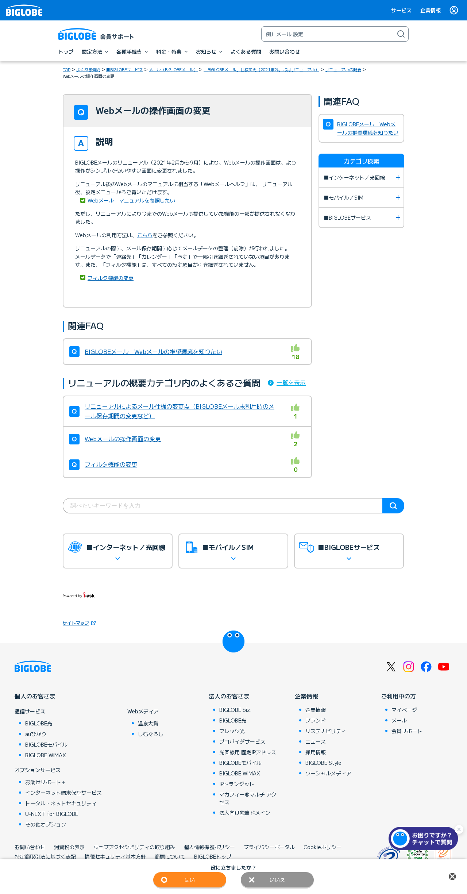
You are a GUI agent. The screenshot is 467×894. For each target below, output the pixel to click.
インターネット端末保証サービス (63, 792)
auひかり (35, 733)
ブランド (315, 720)
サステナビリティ (325, 731)
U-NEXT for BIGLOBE (51, 813)
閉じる (452, 876)
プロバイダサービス (242, 741)
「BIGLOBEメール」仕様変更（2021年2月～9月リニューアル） (261, 69)
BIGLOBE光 (38, 723)
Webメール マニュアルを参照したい (131, 200)
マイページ (404, 709)
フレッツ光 (232, 731)
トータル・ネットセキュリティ (61, 803)
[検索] (401, 34)
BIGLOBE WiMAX (45, 755)
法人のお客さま (229, 695)
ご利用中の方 (398, 695)
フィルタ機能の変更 (111, 277)
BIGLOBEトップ (212, 856)
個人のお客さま (35, 695)
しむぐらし (150, 733)
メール (399, 720)
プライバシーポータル (269, 846)
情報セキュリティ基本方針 (115, 856)
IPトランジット (236, 783)
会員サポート (406, 731)
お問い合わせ (30, 846)
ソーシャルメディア (328, 773)
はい (190, 879)
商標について (170, 856)
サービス (401, 10)
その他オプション (45, 824)
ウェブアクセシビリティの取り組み (134, 846)
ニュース (315, 741)
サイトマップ (76, 623)
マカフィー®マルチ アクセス (248, 798)
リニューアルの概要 (343, 69)
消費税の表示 (69, 846)
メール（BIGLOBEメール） (173, 69)
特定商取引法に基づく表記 (45, 856)
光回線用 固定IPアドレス (247, 752)
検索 (393, 505)
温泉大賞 (148, 723)
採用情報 (315, 752)
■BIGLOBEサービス (124, 69)
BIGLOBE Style (323, 762)
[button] (425, 838)
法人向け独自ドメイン (244, 812)
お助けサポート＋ (45, 782)
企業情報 (430, 10)
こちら (145, 235)
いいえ (277, 879)
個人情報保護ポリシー (209, 846)
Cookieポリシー (322, 846)
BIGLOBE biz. (235, 709)
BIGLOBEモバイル (46, 744)
